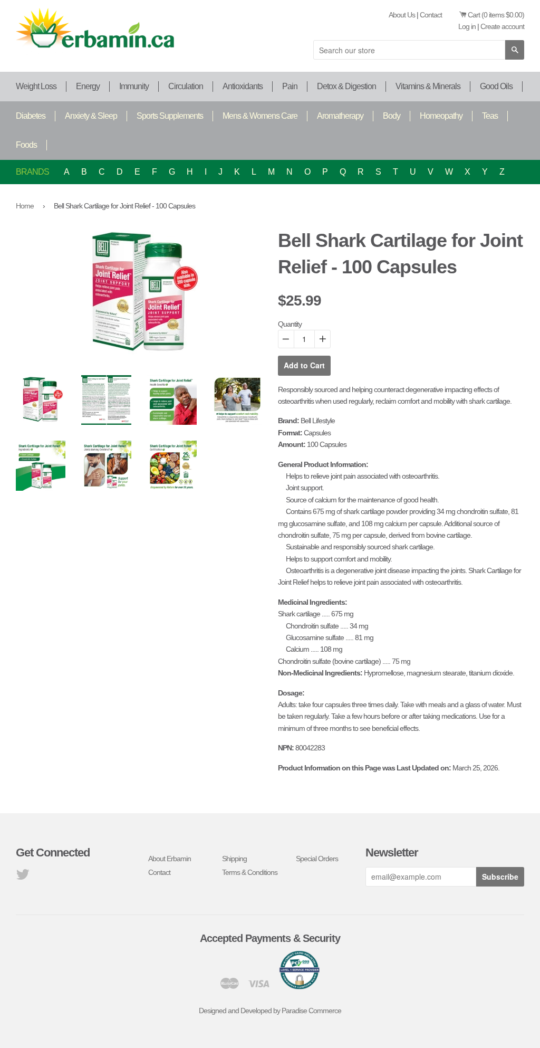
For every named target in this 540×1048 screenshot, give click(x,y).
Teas (490, 115)
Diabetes (30, 115)
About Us (402, 15)
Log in (467, 26)
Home (25, 206)
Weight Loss (36, 86)
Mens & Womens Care (260, 115)
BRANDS (32, 171)
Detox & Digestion (346, 86)
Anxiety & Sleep (91, 115)
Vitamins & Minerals (428, 86)
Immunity (134, 86)
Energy (88, 86)
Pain (289, 86)
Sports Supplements (170, 115)
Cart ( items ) (496, 15)
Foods (26, 144)
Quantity (290, 324)
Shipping (234, 858)
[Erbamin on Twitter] (22, 877)
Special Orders (317, 858)
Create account (502, 26)
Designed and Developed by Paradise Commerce (270, 1010)
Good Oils (496, 86)
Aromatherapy (340, 115)
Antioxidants (243, 86)
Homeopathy (441, 115)
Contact (431, 15)
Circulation (185, 86)
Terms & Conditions (249, 872)
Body (391, 115)
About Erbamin (169, 858)
